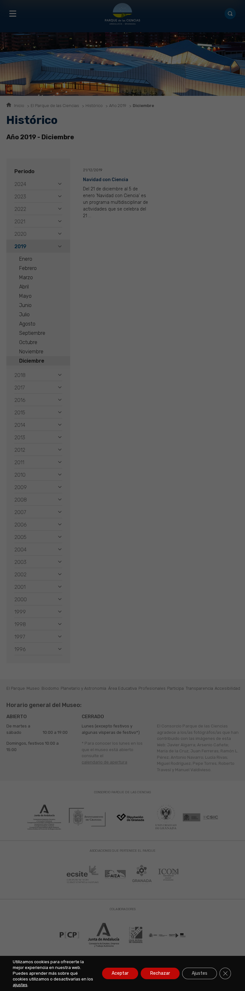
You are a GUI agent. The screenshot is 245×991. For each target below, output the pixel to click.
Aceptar (120, 973)
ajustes (20, 984)
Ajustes (199, 973)
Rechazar (160, 973)
